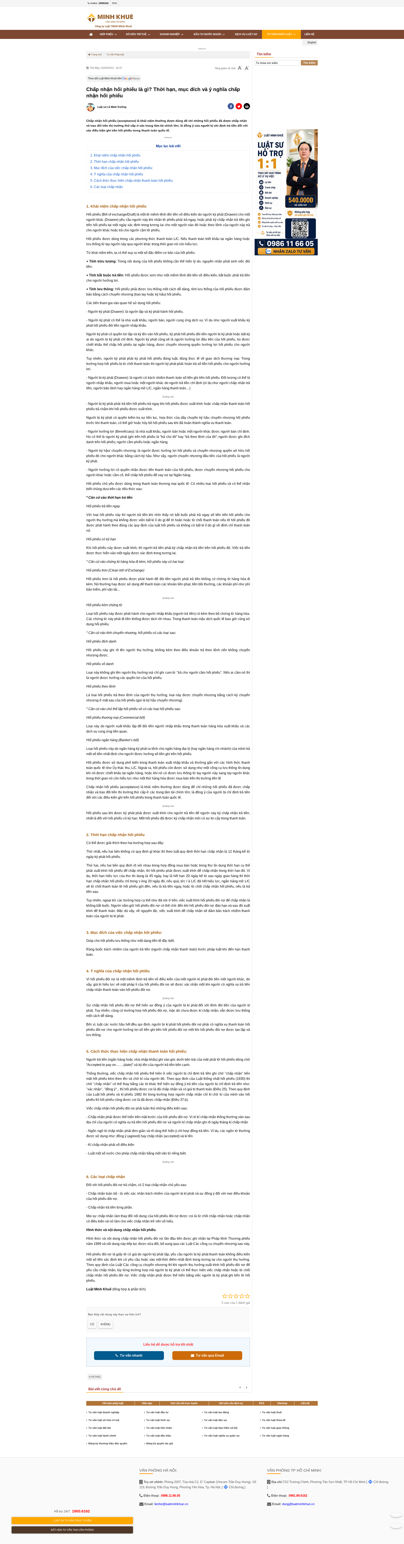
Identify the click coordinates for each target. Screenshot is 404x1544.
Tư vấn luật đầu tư (157, 1412)
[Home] (91, 34)
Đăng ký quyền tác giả (159, 1443)
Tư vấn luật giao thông (275, 1427)
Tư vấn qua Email (209, 1355)
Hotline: (99, 3)
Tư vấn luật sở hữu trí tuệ (103, 1420)
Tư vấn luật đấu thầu (158, 1435)
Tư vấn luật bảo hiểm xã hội (221, 1427)
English (311, 42)
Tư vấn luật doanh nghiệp (103, 1412)
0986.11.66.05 (170, 1495)
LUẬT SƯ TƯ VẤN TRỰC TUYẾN (72, 1520)
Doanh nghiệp (170, 34)
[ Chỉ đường (233, 1487)
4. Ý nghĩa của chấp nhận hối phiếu (116, 174)
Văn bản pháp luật (113, 1403)
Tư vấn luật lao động (216, 1412)
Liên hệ (309, 34)
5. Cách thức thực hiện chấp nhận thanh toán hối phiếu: (131, 180)
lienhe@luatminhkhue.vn (171, 1504)
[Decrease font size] (240, 68)
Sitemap (282, 1403)
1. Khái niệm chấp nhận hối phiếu (115, 155)
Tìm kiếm (309, 62)
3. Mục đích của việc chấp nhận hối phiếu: (121, 168)
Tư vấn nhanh (130, 1355)
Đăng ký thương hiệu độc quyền (107, 1443)
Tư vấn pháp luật (280, 34)
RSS (114, 3)
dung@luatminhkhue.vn (298, 1504)
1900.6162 (81, 1511)
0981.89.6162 (298, 1495)
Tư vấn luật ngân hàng (275, 1435)
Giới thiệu (107, 34)
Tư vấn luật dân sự (215, 1420)
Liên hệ (305, 1403)
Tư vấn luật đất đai (99, 1427)
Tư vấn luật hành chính (102, 1435)
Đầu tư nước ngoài (208, 34)
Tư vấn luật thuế (272, 1412)
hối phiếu (96, 1377)
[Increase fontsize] (247, 68)
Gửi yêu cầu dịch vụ (231, 1403)
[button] (247, 106)
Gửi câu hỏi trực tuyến (184, 1403)
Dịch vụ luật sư (246, 34)
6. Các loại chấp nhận (106, 187)
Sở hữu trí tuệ (137, 34)
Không (105, 1324)
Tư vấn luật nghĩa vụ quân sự (221, 1435)
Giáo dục (147, 1403)
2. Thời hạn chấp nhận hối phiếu (114, 161)
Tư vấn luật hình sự (158, 1420)
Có (92, 1324)
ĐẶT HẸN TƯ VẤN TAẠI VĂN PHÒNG (72, 1529)
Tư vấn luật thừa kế (273, 1420)
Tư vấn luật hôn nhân (159, 1427)
